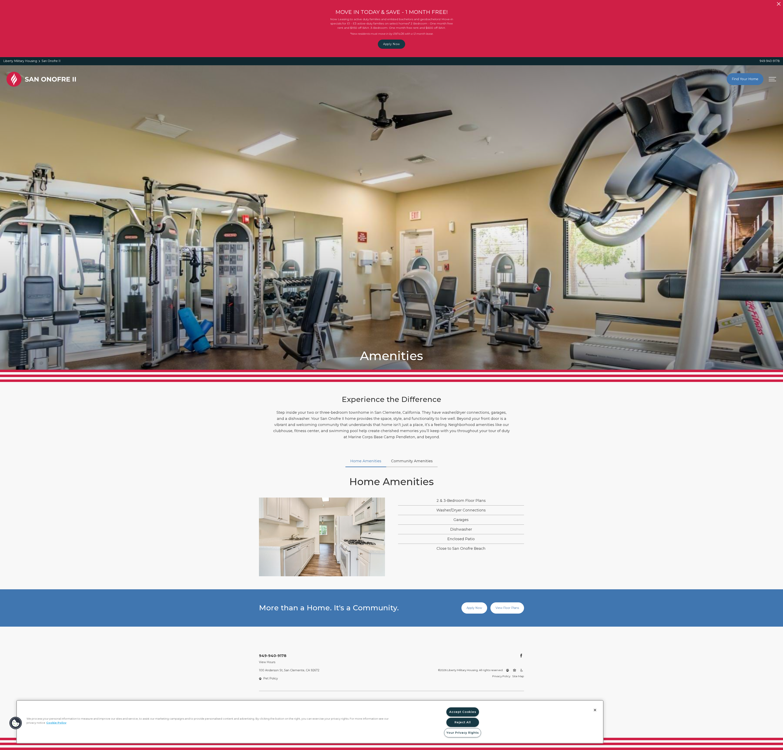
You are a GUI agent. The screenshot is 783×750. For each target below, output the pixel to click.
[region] (310, 721)
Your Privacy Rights (462, 733)
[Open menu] (772, 79)
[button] (15, 723)
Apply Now (391, 44)
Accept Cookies (462, 712)
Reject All (463, 722)
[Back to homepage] (41, 79)
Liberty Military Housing (20, 61)
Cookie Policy (56, 722)
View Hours (267, 662)
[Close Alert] (778, 4)
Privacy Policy (501, 676)
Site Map (518, 676)
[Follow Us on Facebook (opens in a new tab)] (521, 655)
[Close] (595, 710)
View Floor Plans (507, 608)
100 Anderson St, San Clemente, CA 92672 (289, 670)
